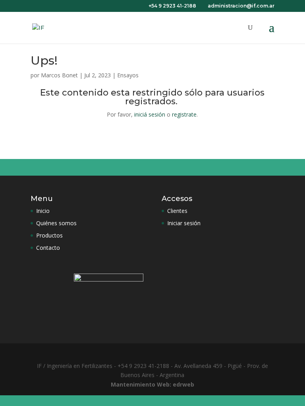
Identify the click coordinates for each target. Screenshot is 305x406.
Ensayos (128, 75)
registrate (184, 114)
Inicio (43, 210)
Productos (49, 235)
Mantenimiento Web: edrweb (152, 384)
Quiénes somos (56, 223)
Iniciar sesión (184, 223)
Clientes (177, 210)
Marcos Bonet (59, 75)
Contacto (48, 247)
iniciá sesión (149, 114)
